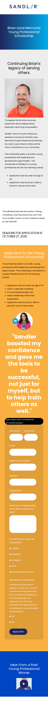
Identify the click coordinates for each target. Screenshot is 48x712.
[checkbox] (23, 561)
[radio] (23, 549)
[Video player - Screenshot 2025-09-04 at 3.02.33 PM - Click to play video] (24, 684)
